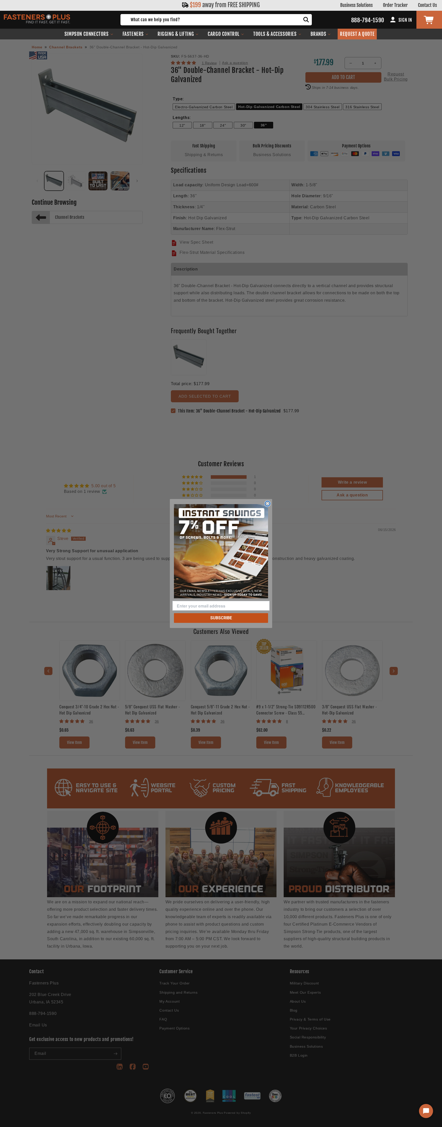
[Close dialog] (267, 503)
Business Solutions (356, 5)
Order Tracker (395, 5)
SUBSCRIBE (221, 617)
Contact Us (427, 5)
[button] (89, 34)
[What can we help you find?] (306, 19)
